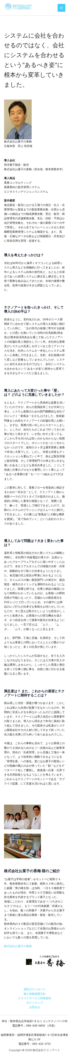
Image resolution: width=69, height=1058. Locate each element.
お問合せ (34, 1007)
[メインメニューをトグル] (61, 8)
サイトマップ (34, 1002)
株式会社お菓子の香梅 (18, 946)
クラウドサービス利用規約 (34, 998)
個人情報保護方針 (35, 993)
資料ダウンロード (35, 989)
